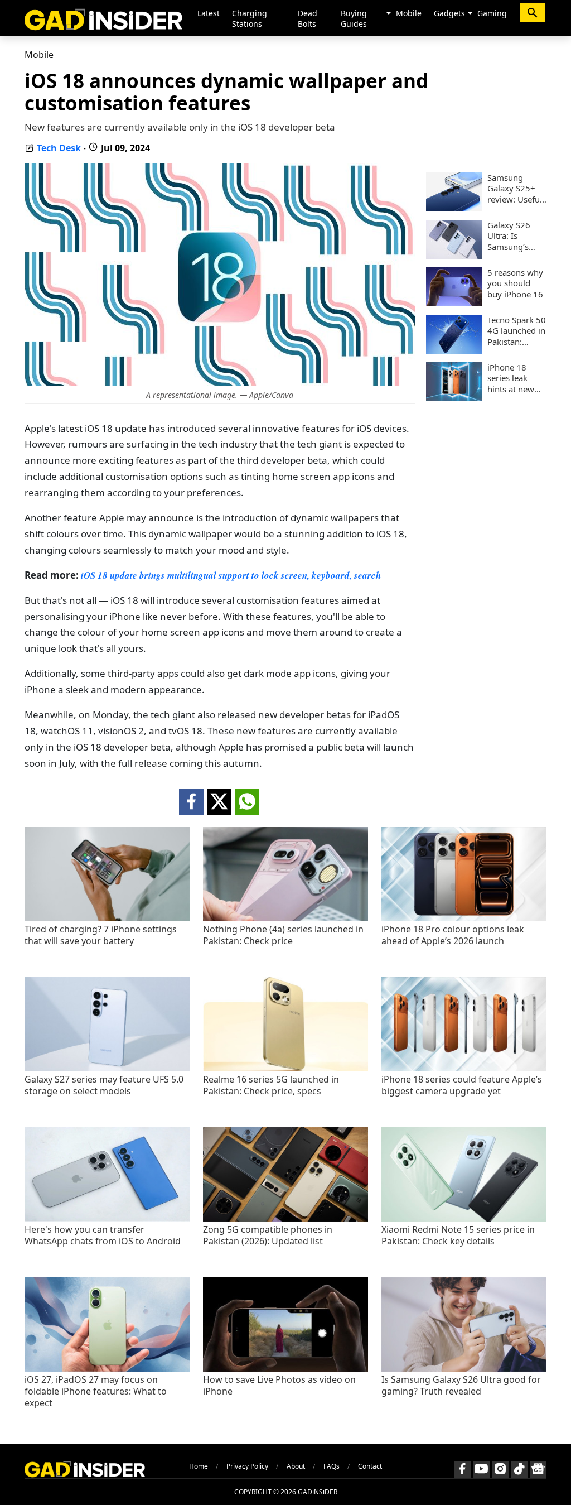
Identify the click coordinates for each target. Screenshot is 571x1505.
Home (198, 1466)
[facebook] (191, 802)
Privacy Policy (247, 1466)
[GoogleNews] (538, 1469)
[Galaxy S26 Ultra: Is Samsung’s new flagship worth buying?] (454, 255)
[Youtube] (481, 1469)
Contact (370, 1466)
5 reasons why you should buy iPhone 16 (515, 283)
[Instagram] (500, 1469)
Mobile (409, 13)
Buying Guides (354, 18)
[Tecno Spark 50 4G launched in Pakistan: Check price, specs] (454, 350)
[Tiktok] (519, 1469)
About (296, 1466)
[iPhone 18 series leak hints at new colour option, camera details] (454, 398)
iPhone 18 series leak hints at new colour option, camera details (515, 378)
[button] (388, 14)
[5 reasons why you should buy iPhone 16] (454, 303)
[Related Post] (107, 918)
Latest (208, 13)
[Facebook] (462, 1469)
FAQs (331, 1466)
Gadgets (449, 13)
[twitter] (219, 802)
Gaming (492, 13)
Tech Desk (59, 148)
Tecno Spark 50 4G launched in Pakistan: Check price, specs (516, 331)
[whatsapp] (247, 802)
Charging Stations (249, 18)
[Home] (103, 18)
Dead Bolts (307, 18)
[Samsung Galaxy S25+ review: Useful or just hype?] (454, 208)
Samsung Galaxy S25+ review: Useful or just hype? (514, 188)
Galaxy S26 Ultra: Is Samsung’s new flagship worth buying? (515, 236)
